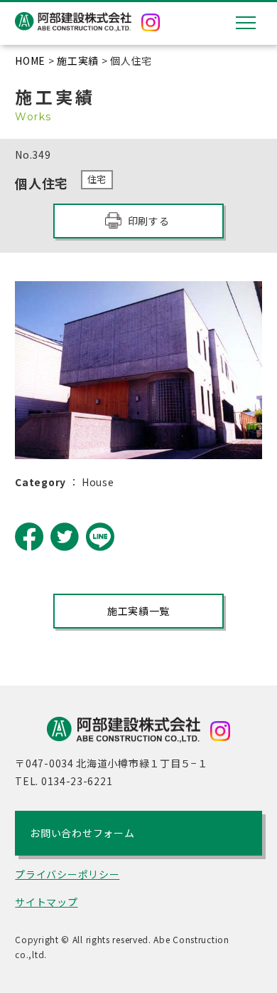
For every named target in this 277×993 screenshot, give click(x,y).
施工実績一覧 (138, 611)
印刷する (149, 221)
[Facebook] (29, 536)
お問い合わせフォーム (82, 833)
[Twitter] (64, 536)
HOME (30, 60)
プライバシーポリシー (67, 874)
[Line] (100, 536)
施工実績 (78, 60)
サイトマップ (46, 902)
